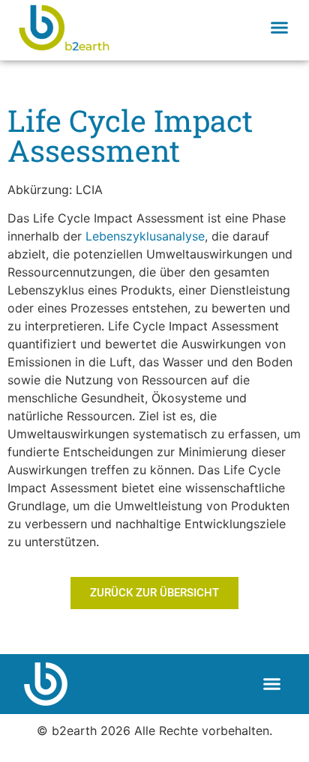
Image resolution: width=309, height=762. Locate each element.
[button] (280, 27)
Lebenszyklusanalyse (145, 236)
